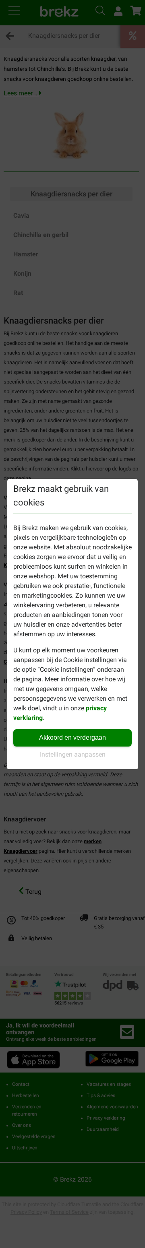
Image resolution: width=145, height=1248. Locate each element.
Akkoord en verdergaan (72, 737)
